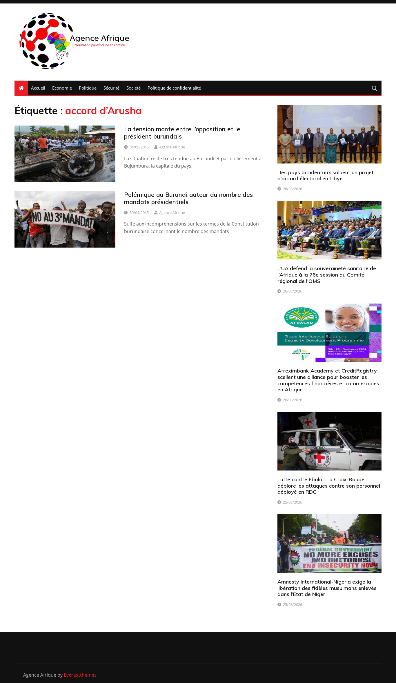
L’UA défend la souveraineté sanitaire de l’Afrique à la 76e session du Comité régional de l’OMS (326, 274)
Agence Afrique (172, 147)
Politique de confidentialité (174, 88)
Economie (62, 88)
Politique (88, 88)
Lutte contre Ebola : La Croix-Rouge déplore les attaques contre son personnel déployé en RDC (328, 485)
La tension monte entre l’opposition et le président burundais (182, 132)
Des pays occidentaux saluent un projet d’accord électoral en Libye (325, 175)
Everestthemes (80, 675)
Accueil (38, 88)
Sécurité (111, 88)
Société (133, 88)
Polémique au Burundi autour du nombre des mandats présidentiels (188, 198)
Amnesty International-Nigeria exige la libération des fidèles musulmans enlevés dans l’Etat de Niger (327, 587)
